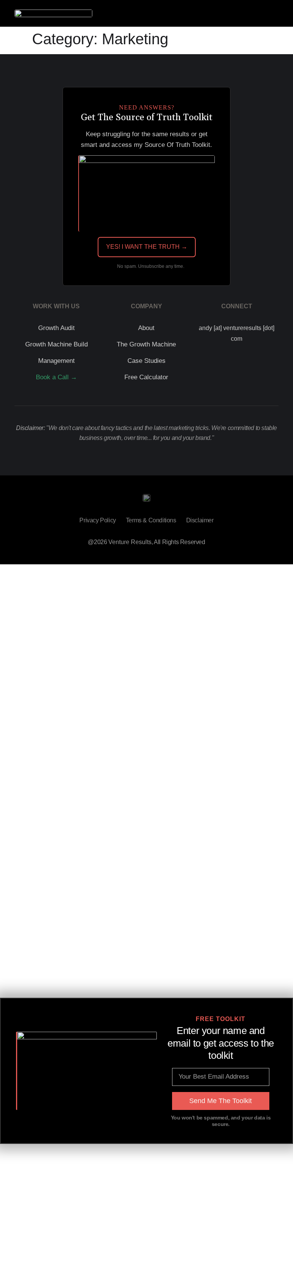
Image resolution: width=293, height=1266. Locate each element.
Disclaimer (200, 520)
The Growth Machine (146, 344)
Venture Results (129, 542)
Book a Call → (56, 377)
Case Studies (146, 360)
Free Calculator (146, 377)
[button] (273, 13)
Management (56, 360)
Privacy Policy (97, 520)
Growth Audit (56, 328)
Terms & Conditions (151, 520)
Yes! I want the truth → (146, 246)
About (146, 328)
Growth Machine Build (56, 344)
